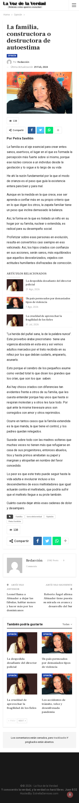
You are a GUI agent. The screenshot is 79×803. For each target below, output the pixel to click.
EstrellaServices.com (45, 793)
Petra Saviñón (15, 521)
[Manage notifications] (70, 795)
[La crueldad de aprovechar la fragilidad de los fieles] (15, 320)
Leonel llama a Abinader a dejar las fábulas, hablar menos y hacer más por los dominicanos (21, 602)
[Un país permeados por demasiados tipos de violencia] (15, 303)
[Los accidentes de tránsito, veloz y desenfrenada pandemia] (57, 684)
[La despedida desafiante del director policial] (15, 285)
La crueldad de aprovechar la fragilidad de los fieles (44, 317)
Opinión (12, 56)
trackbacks (60, 737)
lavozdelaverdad (34, 516)
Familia (19, 516)
